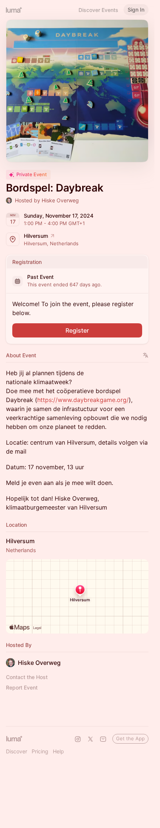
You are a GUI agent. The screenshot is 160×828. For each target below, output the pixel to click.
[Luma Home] (14, 9)
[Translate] (145, 355)
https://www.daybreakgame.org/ (83, 400)
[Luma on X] (90, 739)
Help (58, 751)
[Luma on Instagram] (77, 739)
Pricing (40, 751)
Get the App (130, 738)
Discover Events (98, 10)
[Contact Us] (103, 739)
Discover (16, 751)
